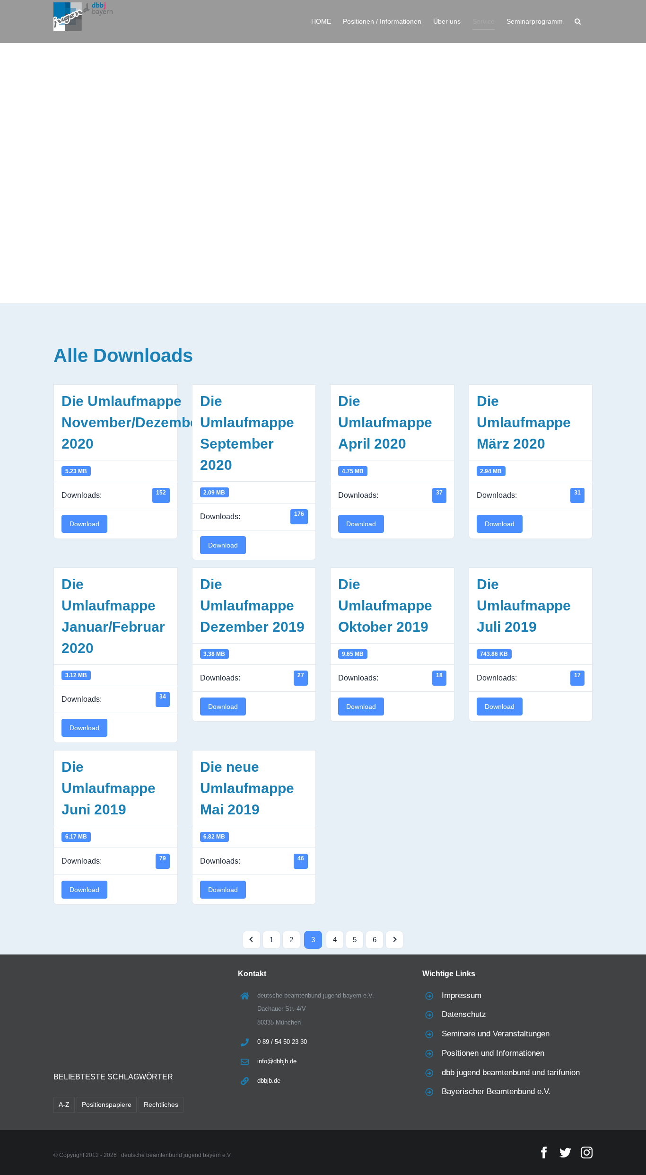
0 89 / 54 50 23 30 (282, 1041)
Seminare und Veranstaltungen (496, 1033)
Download (84, 524)
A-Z (64, 1104)
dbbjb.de (268, 1080)
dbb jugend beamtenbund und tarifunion (511, 1072)
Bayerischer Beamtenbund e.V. (496, 1091)
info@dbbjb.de (277, 1061)
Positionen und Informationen (493, 1053)
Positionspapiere (106, 1104)
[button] (578, 21)
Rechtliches (161, 1104)
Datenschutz (464, 1014)
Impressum (461, 995)
